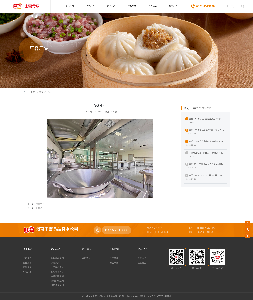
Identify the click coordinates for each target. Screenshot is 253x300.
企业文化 (27, 263)
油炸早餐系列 (57, 258)
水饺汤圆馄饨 (57, 276)
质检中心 (40, 204)
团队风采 (27, 267)
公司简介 (27, 258)
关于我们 (28, 249)
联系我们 (142, 249)
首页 (39, 92)
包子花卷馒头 (57, 267)
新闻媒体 (114, 249)
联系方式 (142, 258)
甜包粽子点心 (57, 272)
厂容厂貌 (46, 92)
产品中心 (55, 249)
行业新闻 (114, 263)
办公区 (39, 208)
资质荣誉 (86, 249)
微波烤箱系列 (57, 285)
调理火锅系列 (57, 281)
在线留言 (142, 263)
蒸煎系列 (55, 263)
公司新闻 (114, 258)
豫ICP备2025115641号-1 (159, 296)
